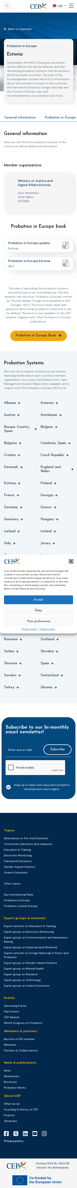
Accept (38, 599)
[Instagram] (46, 1133)
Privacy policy (30, 629)
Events (9, 998)
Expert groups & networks (25, 918)
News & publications (20, 1062)
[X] (17, 1133)
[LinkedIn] (27, 1133)
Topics (9, 830)
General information (20, 117)
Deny (38, 610)
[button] (71, 561)
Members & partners (20, 1031)
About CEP (12, 1096)
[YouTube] (36, 1133)
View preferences (38, 621)
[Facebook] (8, 1133)
